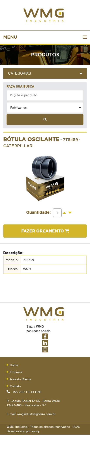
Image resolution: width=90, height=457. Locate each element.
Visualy (35, 431)
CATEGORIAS (19, 73)
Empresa (16, 372)
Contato (15, 386)
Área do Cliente (20, 379)
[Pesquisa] (45, 119)
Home (14, 365)
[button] (45, 107)
